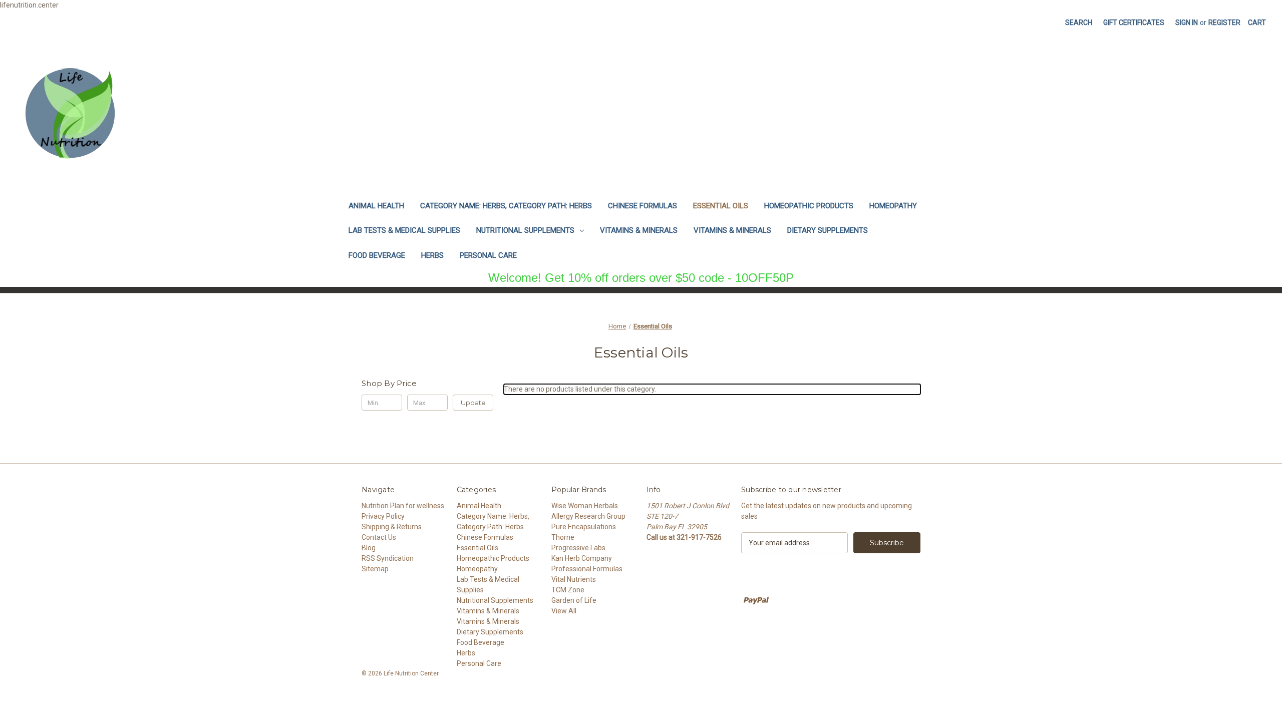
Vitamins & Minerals (639, 230)
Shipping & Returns (392, 527)
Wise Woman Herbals (584, 506)
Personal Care (488, 255)
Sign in (1186, 23)
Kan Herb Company (581, 558)
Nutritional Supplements (525, 230)
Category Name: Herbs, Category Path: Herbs (506, 205)
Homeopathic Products (808, 205)
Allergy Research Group (588, 516)
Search (1078, 23)
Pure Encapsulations (583, 527)
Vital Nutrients (573, 579)
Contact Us (379, 537)
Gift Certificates (1133, 23)
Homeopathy (893, 205)
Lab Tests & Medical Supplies (404, 230)
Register (1224, 23)
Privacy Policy (383, 516)
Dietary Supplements (827, 230)
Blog (369, 548)
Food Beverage (377, 255)
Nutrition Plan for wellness (403, 506)
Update (473, 403)
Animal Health (376, 205)
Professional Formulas (586, 569)
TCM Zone (567, 590)
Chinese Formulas (642, 205)
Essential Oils (720, 205)
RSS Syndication (388, 558)
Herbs (432, 255)
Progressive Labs (578, 548)
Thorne (562, 537)
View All (563, 611)
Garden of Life (573, 600)
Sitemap (375, 569)
